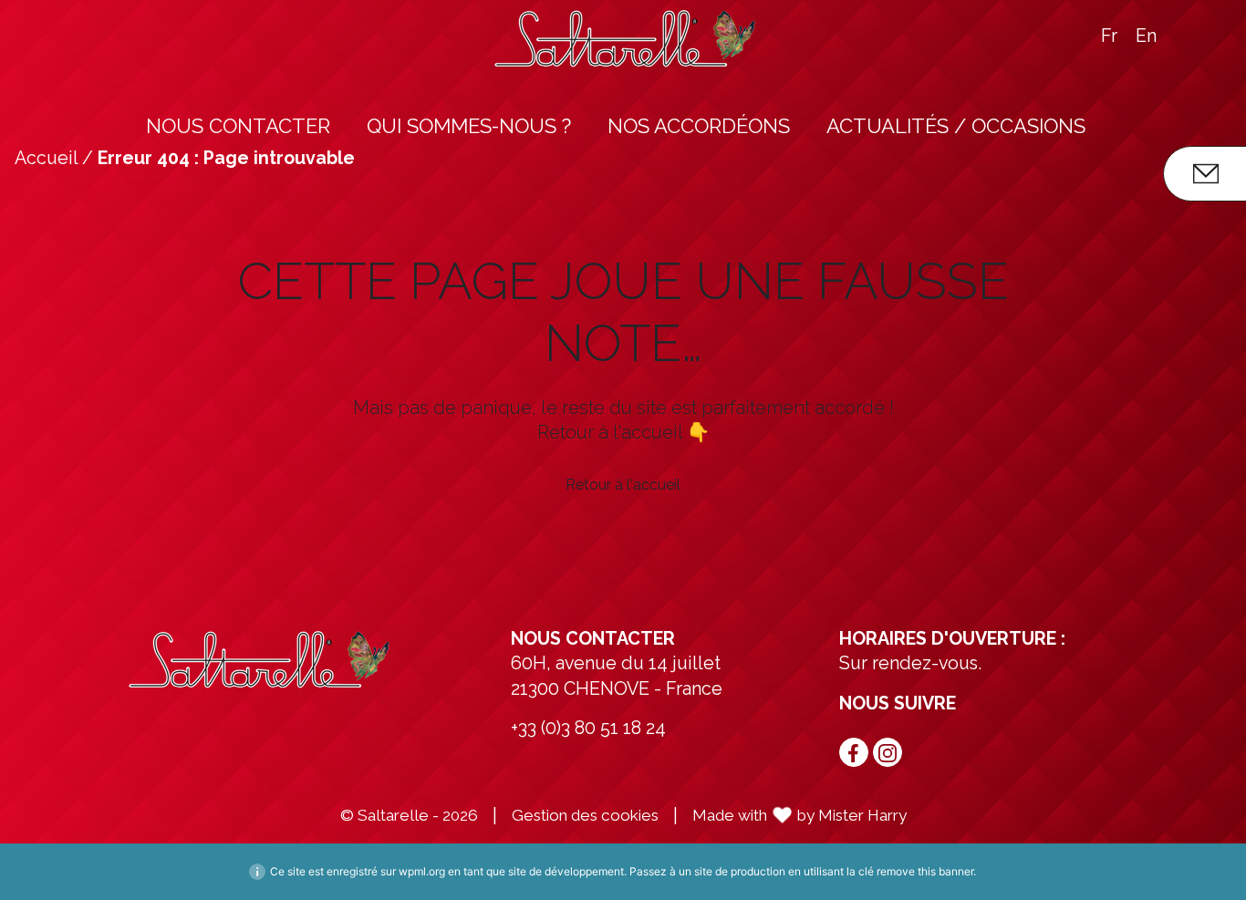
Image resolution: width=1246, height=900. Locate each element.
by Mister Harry (852, 815)
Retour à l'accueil (623, 484)
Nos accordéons (698, 126)
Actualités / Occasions (955, 126)
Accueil (46, 158)
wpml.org (422, 871)
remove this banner (925, 871)
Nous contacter (238, 126)
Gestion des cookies (585, 815)
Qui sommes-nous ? (469, 126)
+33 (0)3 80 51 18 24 (588, 728)
